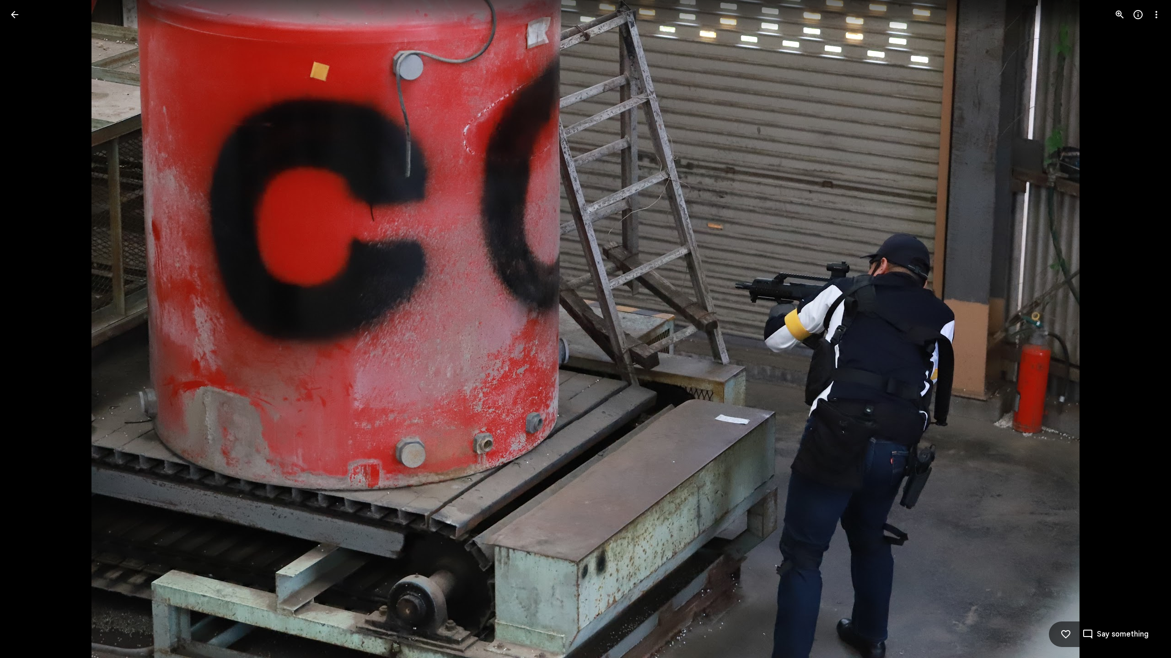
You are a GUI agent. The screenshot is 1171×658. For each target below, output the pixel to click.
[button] (25, 329)
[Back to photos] (15, 15)
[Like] (1065, 634)
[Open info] (1138, 14)
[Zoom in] (1120, 14)
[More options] (1156, 14)
